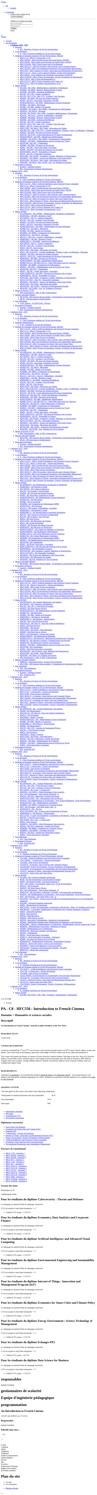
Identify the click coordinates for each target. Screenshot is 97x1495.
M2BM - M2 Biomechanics (30, 726)
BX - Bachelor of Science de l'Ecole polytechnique (39, 49)
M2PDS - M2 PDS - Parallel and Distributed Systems (40, 833)
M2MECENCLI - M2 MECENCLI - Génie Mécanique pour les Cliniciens (48, 263)
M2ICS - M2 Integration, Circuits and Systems (37, 634)
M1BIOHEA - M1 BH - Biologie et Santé (35, 216)
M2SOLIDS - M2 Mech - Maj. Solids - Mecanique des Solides (43, 160)
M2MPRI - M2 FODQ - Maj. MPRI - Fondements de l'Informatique (45, 139)
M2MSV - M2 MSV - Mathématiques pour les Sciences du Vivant (44, 141)
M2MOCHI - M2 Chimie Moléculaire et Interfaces (39, 536)
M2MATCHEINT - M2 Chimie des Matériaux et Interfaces (42, 530)
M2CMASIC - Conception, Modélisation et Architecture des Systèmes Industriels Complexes (54, 909)
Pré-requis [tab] (9, 1114)
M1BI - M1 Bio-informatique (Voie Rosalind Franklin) (40, 880)
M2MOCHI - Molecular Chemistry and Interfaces (38, 931)
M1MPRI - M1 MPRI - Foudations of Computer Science (41, 805)
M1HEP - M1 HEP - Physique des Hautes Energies (39, 98)
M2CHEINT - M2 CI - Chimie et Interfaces (36, 244)
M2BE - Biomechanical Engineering (33, 905)
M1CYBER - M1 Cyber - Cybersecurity (35, 790)
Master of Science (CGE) (24, 291)
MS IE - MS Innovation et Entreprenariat (35, 299)
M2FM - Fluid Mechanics (29, 916)
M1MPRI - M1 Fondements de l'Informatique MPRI (39, 504)
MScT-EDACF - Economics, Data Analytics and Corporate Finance (45, 696)
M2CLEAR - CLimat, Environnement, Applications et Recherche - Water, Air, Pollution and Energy (57, 816)
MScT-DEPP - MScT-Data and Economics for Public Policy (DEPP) (45, 62)
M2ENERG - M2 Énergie (29, 628)
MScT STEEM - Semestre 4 (16, 1181)
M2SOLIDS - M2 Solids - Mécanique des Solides (38, 284)
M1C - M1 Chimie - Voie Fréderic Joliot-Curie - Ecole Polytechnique (46, 884)
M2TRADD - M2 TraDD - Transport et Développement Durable (44, 286)
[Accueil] (3, 2)
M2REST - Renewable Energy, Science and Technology (41, 662)
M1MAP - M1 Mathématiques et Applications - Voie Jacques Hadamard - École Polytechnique (55, 801)
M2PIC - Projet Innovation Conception (34, 745)
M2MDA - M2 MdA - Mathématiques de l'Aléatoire (39, 741)
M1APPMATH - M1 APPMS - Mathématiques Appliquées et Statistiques (47, 214)
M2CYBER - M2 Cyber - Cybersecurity (35, 820)
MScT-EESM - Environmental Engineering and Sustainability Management (48, 698)
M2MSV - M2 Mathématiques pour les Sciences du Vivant (42, 540)
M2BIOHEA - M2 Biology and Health (34, 617)
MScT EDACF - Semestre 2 (16, 1173)
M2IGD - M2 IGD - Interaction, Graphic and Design (39, 739)
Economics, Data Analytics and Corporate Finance (24, 1142)
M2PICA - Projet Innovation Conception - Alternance (40, 937)
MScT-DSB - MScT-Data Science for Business (37, 337)
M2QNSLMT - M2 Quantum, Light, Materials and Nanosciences (44, 651)
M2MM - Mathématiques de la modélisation (36, 929)
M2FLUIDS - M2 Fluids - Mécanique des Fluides (38, 250)
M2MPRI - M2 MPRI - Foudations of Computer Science (41, 828)
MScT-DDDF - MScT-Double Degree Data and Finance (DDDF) (44, 60)
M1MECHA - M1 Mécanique (31, 500)
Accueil (8, 41)
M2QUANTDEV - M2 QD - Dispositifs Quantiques (39, 280)
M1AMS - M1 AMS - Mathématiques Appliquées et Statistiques (44, 88)
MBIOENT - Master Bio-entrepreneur (34, 950)
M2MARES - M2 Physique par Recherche (36, 527)
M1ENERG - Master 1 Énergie (31, 717)
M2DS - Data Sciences (28, 732)
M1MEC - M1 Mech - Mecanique (32, 105)
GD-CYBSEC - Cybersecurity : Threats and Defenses (40, 860)
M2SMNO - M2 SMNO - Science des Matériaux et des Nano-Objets (45, 282)
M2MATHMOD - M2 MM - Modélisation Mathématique (41, 137)
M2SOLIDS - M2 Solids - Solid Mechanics (36, 653)
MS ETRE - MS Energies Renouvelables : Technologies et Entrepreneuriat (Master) (51, 297)
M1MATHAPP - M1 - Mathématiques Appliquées (38, 803)
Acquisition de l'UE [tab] (13, 1116)
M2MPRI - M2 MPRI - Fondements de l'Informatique (40, 265)
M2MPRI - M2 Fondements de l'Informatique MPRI (39, 538)
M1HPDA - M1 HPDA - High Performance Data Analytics (42, 792)
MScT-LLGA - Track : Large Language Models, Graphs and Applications (47, 73)
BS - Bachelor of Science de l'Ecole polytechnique (39, 453)
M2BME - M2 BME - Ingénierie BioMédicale (37, 120)
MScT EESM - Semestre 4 (16, 1158)
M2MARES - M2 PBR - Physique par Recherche (38, 259)
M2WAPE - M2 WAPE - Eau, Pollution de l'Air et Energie (42, 429)
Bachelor (18, 47)
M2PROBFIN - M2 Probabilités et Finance (36, 549)
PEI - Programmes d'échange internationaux (36, 169)
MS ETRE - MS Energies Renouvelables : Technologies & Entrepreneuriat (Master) (51, 664)
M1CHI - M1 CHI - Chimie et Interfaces (35, 94)
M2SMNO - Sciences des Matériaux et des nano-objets (40, 946)
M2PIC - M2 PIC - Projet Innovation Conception (38, 148)
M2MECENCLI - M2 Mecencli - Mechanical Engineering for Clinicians (47, 638)
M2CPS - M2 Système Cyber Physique (34, 517)
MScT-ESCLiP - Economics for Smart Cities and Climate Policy (44, 700)
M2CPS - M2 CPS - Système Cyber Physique (37, 246)
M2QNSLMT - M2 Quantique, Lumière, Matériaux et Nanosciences (45, 551)
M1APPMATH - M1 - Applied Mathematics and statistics (41, 709)
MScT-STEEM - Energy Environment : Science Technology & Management (48, 705)
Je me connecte (16, 17)
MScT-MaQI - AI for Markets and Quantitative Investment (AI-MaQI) (46, 75)
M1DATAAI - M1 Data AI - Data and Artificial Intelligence (42, 713)
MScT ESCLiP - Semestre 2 (16, 1168)
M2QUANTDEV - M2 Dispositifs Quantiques (37, 553)
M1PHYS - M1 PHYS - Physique (32, 111)
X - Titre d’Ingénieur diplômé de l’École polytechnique (40, 54)
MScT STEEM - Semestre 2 (16, 1179)
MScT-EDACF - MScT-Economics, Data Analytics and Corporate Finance (48, 66)
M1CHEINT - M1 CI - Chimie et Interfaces (36, 218)
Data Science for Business (15, 1127)
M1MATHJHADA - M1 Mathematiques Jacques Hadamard (42, 611)
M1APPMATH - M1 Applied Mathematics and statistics (41, 602)
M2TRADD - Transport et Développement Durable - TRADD (43, 948)
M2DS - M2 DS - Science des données (34, 126)
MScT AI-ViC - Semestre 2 (16, 1170)
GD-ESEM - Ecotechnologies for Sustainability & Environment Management (49, 869)
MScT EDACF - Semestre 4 (16, 1166)
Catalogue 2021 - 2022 (19, 677)
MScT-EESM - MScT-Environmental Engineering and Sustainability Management (50, 69)
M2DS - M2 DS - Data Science (31, 248)
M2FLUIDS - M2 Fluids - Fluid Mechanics (36, 630)
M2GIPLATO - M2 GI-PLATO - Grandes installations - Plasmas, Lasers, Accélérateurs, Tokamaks (57, 130)
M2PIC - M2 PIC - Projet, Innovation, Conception (38, 271)
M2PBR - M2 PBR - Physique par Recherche (37, 145)
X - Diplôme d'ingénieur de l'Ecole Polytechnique (38, 991)
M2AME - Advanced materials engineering (36, 903)
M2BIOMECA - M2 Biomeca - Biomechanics (37, 619)
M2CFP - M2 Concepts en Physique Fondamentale (39, 515)
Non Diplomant (21, 301)
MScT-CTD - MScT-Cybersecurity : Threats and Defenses (42, 463)
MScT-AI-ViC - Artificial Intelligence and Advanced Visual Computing (46, 690)
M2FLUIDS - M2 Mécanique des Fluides (35, 521)
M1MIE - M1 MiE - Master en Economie (35, 107)
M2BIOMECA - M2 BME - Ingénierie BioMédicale (39, 241)
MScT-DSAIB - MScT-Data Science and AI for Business (41, 64)
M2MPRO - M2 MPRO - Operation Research (37, 830)
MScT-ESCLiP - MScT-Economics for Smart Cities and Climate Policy (46, 199)
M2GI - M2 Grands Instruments (32, 523)
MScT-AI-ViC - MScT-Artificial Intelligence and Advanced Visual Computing (49, 184)
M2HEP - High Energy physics (31, 918)
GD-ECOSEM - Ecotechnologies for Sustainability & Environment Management (50, 976)
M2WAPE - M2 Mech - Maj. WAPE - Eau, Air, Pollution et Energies (45, 162)
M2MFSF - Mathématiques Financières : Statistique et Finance (43, 927)
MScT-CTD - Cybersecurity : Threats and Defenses (39, 692)
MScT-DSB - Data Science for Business (35, 694)
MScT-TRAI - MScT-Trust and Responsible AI (37, 79)
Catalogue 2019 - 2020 (19, 845)
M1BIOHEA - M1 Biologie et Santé (33, 487)
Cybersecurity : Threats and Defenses (20, 1133)
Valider (13, 28)
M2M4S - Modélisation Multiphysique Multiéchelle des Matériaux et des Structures (51, 922)
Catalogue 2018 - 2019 (19, 956)
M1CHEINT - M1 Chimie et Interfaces (34, 489)
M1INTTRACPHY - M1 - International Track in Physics (41, 798)
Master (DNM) (20, 86)
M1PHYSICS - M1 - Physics (31, 809)
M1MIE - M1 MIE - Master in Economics (35, 615)
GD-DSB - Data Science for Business (34, 863)
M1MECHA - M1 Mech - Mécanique (34, 229)
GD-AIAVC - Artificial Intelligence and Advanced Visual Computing (46, 969)
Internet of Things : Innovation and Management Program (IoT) (29, 1136)
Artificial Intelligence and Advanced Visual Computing (26, 1140)
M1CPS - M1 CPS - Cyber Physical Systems (36, 606)
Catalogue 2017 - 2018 (19, 986)
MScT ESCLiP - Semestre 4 (16, 1175)
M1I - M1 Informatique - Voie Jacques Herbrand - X (39, 794)
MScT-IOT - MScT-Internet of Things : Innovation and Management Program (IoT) (51, 71)
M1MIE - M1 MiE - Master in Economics (35, 722)
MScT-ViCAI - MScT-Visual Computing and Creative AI (41, 81)
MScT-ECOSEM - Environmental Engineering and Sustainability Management (49, 771)
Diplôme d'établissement (24, 323)
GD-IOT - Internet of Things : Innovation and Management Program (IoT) (47, 871)
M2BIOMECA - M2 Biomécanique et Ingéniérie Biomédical (42, 512)
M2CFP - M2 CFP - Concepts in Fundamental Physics (40, 728)
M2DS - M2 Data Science (29, 519)
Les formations (11, 43)
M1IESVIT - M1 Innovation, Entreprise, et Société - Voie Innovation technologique (51, 892)
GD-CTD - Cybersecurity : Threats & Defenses (37, 971)
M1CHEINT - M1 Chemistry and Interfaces (36, 604)
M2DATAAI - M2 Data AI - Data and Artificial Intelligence (42, 623)
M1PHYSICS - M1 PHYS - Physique (34, 235)
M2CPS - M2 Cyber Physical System (34, 621)
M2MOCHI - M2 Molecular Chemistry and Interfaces (40, 643)
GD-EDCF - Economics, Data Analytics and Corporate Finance (44, 865)
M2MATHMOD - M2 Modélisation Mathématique (39, 532)
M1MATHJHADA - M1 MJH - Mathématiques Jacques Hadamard (45, 227)
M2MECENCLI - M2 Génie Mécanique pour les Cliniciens (42, 534)
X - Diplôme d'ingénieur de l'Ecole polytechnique (38, 854)
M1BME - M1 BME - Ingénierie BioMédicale (37, 92)
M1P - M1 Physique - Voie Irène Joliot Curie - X (38, 807)
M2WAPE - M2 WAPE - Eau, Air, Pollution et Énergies (41, 288)
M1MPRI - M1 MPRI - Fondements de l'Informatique (40, 233)
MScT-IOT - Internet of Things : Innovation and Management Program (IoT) (48, 702)
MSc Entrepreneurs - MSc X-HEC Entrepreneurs (38, 293)
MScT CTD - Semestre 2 (15, 1162)
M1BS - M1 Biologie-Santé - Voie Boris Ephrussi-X (39, 882)
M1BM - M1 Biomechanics (30, 711)
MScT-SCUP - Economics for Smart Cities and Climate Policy (43, 777)
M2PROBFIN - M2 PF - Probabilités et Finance (38, 152)
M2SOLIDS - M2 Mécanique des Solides (35, 557)
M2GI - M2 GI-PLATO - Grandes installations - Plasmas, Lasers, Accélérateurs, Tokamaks (54, 252)
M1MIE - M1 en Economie (30, 502)
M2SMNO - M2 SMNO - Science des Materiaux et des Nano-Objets (45, 158)
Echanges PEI (11, 1131)
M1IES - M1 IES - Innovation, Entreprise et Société (39, 101)
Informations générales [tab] (14, 1111)
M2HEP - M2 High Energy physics (33, 632)
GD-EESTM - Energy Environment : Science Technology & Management (47, 867)
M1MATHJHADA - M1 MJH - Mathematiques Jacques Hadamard (45, 103)
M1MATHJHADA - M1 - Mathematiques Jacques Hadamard (43, 720)
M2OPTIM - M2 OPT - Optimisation (34, 143)
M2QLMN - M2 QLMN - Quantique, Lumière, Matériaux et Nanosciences (48, 278)
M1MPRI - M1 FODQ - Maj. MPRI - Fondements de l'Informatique (45, 109)
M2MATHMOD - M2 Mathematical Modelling (37, 636)
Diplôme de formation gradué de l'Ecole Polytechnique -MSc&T (39, 56)
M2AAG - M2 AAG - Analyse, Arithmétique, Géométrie (41, 116)
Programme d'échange (23, 165)
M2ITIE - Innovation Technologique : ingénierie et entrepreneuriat (44, 920)
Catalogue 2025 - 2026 (19, 171)
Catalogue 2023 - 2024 (19, 448)
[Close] (2, 1493)
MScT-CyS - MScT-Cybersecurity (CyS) (35, 58)
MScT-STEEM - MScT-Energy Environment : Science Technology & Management (51, 77)
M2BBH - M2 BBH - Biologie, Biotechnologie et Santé (41, 118)
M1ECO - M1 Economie (29, 715)
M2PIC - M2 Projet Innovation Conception (36, 649)
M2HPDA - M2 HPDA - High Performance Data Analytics (42, 824)
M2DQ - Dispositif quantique (31, 912)
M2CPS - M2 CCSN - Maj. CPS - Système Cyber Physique (42, 124)
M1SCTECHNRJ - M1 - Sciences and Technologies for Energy (44, 811)
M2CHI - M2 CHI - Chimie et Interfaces (35, 122)
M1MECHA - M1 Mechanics (31, 613)
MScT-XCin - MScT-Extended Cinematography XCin (40, 84)
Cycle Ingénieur (21, 52)
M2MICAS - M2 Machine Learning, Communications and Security (45, 641)
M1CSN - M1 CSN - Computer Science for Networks (40, 788)
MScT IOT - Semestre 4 (15, 1164)
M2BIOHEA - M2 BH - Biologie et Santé (35, 239)
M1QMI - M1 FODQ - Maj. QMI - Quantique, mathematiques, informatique (48, 995)
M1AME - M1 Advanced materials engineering (37, 877)
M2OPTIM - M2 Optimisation (31, 542)
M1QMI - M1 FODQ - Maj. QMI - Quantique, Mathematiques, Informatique (48, 113)
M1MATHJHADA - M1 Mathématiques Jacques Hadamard (42, 498)
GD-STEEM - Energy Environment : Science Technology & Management (47, 984)
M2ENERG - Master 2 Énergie (31, 734)
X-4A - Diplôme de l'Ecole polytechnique (35, 325)
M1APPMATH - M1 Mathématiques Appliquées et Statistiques (43, 485)
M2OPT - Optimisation (28, 933)
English (13, 8)
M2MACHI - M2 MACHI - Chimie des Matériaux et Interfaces (43, 395)
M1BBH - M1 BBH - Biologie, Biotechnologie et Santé (41, 90)
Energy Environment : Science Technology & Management (28, 1138)
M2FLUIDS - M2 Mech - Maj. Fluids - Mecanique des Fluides (43, 128)
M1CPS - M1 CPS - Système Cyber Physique (37, 220)
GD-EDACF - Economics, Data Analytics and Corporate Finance (44, 978)
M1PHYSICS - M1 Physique (31, 506)
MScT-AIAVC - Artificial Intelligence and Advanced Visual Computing (47, 764)
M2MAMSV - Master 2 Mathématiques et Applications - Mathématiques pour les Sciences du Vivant (57, 924)
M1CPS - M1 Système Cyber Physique (34, 491)
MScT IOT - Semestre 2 (15, 1160)
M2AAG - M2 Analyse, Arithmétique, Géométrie (38, 508)
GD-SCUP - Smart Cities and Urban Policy (36, 873)
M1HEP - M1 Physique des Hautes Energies (36, 493)
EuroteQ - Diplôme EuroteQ (30, 167)
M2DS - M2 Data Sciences (30, 626)
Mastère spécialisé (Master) (25, 295)
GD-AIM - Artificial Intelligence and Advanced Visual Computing (45, 858)
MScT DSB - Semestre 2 (15, 1177)
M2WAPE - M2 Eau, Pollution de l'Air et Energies (39, 559)
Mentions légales (12, 1488)
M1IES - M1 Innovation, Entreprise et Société (37, 495)
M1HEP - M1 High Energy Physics (33, 609)
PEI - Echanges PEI (27, 675)
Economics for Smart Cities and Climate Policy (23, 1129)
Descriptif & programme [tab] (15, 1118)
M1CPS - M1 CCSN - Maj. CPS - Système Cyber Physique (42, 96)
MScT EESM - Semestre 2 (16, 1155)
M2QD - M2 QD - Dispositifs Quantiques (35, 154)
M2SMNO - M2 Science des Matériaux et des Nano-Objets (42, 555)
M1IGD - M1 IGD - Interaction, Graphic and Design (39, 796)
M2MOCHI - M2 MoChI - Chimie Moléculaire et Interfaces (42, 404)
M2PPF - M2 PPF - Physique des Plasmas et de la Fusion (41, 150)
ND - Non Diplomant (28, 668)
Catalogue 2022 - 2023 (19, 570)
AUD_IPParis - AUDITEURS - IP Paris (35, 303)
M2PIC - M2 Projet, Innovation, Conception (36, 545)
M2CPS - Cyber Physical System (32, 730)
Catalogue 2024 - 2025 (19, 312)
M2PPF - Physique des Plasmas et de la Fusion (37, 939)
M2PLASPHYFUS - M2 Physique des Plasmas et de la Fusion (43, 547)
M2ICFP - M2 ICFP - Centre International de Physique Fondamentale (46, 135)
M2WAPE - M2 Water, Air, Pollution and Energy (38, 655)
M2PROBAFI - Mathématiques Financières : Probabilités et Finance (45, 941)
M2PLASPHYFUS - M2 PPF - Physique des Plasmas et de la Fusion (46, 273)
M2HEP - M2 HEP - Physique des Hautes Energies (39, 133)
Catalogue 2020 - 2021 (19, 752)
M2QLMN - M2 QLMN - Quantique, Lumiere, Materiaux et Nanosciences (48, 156)
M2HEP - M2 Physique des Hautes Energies (36, 525)
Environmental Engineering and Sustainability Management (28, 1144)
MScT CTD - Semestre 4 (15, 1153)
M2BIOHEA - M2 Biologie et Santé (33, 510)
